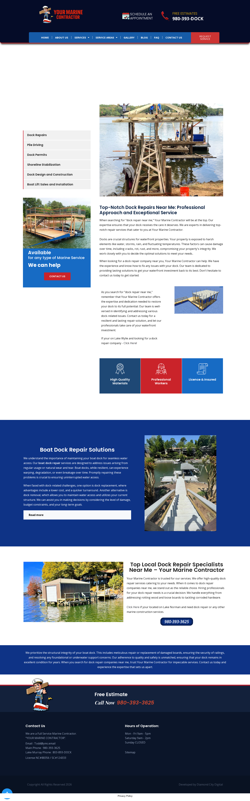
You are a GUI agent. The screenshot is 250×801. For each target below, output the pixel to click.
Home (45, 37)
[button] (77, 515)
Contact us (57, 276)
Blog (144, 37)
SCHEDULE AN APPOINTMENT (141, 16)
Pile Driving (35, 145)
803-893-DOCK (62, 752)
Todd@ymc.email (44, 743)
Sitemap (130, 752)
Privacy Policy (125, 796)
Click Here (133, 607)
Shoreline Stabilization (43, 165)
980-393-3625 (135, 702)
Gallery (129, 37)
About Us (61, 37)
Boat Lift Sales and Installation (50, 184)
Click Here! (130, 343)
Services (80, 37)
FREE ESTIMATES (184, 13)
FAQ (156, 37)
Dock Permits (37, 155)
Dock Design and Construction (50, 174)
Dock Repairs (37, 135)
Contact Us (173, 37)
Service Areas (105, 37)
